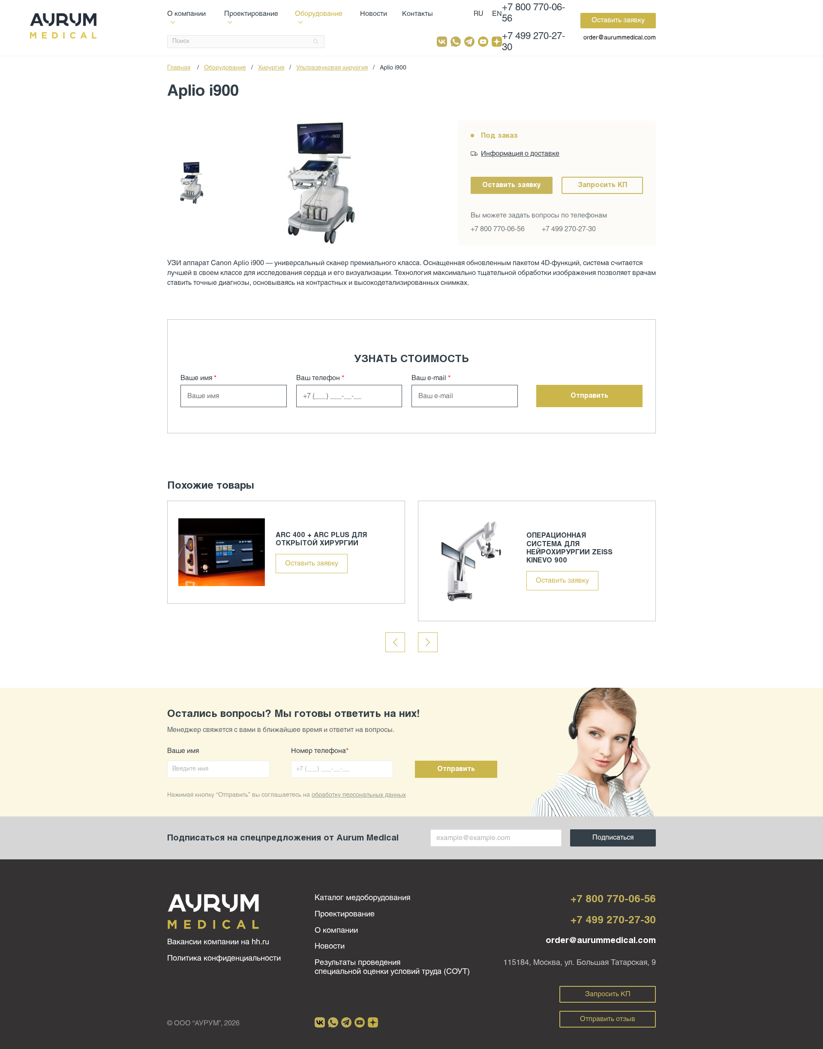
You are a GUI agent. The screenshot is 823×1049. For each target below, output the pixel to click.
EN (497, 14)
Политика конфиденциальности (224, 958)
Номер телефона (319, 751)
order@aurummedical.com (619, 38)
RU (479, 14)
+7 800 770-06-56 (533, 13)
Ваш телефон (320, 378)
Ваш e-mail (431, 378)
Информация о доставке (520, 154)
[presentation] (395, 642)
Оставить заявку (618, 20)
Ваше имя (198, 378)
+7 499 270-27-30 (533, 42)
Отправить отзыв (607, 1019)
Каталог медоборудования (362, 898)
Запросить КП (602, 185)
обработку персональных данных (359, 795)
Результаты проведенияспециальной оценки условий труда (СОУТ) (392, 967)
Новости (373, 14)
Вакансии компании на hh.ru (218, 942)
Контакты (417, 14)
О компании (336, 930)
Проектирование (345, 914)
